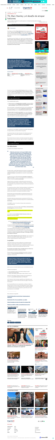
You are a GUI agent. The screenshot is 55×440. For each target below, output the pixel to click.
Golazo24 (43, 4)
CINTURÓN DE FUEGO (12, 398)
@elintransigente (27, 222)
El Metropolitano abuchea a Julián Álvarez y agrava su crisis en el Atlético (41, 386)
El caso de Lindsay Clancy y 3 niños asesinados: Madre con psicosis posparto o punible (41, 402)
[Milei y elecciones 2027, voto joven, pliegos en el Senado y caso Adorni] (43, 313)
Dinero (35, 4)
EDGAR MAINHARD (13, 28)
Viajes (53, 4)
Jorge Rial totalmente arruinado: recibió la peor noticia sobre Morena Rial (39, 103)
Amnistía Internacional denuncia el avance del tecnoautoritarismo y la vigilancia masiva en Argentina (13, 375)
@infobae (32, 226)
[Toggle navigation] (8, 8)
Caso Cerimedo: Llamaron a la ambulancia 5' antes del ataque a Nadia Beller (13, 417)
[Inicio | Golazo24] (47, 10)
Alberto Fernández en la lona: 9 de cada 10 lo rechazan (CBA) (18, 302)
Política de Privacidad (15, 436)
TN (19, 32)
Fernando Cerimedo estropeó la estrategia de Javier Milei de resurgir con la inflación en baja (41, 36)
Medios (18, 4)
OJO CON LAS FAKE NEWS (39, 415)
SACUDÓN (37, 102)
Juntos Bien (49, 4)
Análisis (21, 4)
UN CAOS (9, 385)
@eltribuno (15, 222)
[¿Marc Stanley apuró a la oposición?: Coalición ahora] (23, 74)
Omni (32, 4)
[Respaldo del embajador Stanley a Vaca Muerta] (9, 74)
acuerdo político (24, 34)
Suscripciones (37, 427)
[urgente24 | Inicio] (46, 433)
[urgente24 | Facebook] (42, 10)
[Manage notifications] (53, 438)
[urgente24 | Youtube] (46, 10)
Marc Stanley (30, 33)
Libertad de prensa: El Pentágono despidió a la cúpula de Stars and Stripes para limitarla (27, 375)
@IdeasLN (17, 226)
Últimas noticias (3, 4)
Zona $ (39, 4)
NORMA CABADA (40, 364)
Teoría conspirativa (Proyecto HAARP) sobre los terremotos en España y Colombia (41, 416)
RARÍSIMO (23, 415)
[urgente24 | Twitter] (43, 10)
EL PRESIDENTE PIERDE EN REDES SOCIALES (34, 312)
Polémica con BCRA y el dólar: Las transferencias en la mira (18, 304)
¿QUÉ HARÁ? (23, 385)
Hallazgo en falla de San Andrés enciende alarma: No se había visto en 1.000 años (39, 108)
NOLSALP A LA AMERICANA (26, 373)
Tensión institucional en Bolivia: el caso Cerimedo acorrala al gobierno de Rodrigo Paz (41, 349)
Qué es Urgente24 (37, 429)
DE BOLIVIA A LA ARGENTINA (26, 398)
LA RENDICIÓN (38, 90)
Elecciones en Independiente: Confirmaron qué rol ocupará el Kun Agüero (27, 386)
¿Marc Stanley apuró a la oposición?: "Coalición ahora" (29, 74)
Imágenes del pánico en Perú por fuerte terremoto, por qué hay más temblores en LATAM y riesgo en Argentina (13, 402)
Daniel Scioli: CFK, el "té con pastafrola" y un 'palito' (17, 299)
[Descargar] (5, 18)
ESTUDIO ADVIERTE (39, 106)
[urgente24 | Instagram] (44, 10)
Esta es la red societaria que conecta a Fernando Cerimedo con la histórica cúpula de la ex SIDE (22, 316)
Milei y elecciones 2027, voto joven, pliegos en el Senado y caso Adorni (42, 315)
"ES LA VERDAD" (38, 95)
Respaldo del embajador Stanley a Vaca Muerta (16, 74)
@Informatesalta (20, 222)
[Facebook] (5, 12)
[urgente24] (10, 421)
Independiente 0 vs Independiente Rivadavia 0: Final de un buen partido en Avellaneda (39, 113)
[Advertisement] (20, 51)
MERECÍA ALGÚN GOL (39, 111)
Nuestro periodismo (37, 432)
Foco (29, 4)
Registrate (43, 7)
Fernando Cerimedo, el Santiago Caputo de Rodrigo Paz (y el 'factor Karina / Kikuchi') (27, 402)
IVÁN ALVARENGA (39, 100)
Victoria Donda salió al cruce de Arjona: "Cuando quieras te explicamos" (18, 297)
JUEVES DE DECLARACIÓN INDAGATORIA (11, 416)
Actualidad (9, 4)
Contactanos (36, 428)
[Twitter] (5, 13)
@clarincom (21, 226)
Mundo (14, 4)
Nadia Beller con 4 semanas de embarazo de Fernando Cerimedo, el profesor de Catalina (27, 416)
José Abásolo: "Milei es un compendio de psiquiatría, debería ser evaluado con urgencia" (11, 311)
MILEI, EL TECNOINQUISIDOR (12, 373)
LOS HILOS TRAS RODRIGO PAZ (22, 312)
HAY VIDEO (37, 385)
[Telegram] (5, 16)
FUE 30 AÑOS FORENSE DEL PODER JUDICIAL (14, 308)
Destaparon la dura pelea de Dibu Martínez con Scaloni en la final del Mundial (39, 97)
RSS (35, 431)
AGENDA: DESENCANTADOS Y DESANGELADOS (45, 312)
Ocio (25, 4)
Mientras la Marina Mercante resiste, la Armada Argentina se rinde (39, 92)
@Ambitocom (27, 226)
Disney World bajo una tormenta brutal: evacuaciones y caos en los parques (13, 386)
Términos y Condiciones (9, 436)
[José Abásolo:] (9, 309)
